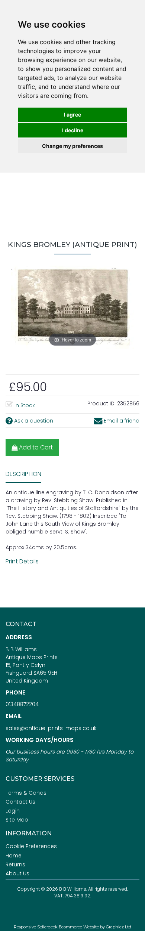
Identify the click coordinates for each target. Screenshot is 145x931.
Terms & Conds (26, 793)
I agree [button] (72, 114)
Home (14, 855)
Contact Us (20, 801)
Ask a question (33, 420)
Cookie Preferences (31, 846)
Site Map (17, 819)
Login (13, 810)
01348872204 (22, 704)
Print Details (22, 561)
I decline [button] (72, 130)
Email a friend (120, 420)
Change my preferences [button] (72, 146)
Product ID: (101, 403)
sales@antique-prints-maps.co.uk (51, 728)
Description (23, 474)
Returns (15, 864)
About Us (17, 873)
